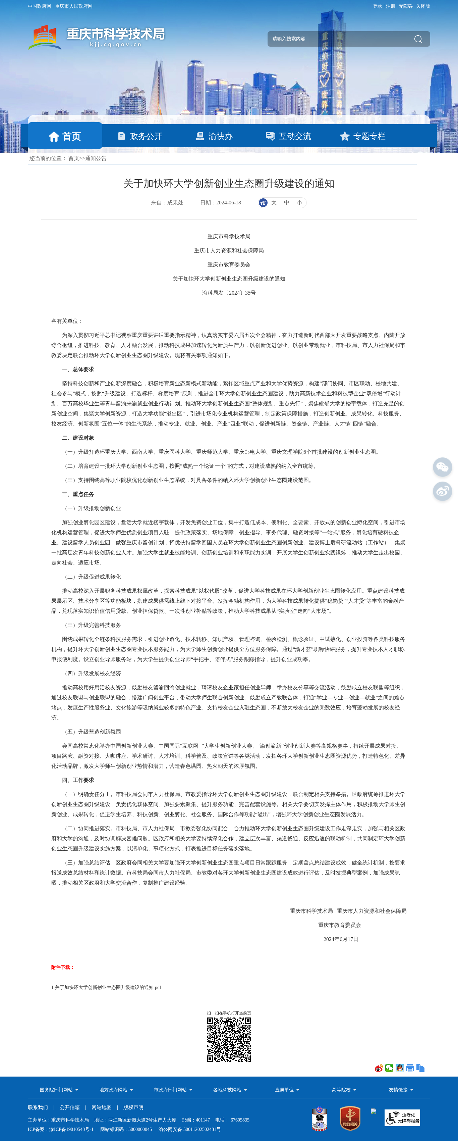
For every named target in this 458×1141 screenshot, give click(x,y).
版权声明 (133, 1107)
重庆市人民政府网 (74, 6)
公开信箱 (70, 1107)
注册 (390, 6)
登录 (377, 6)
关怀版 (423, 6)
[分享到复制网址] (420, 1068)
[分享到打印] (410, 1068)
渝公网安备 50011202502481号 (190, 1129)
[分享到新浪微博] (379, 1068)
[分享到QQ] (400, 1068)
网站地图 (102, 1107)
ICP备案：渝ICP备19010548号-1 (61, 1129)
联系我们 (38, 1107)
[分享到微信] (389, 1068)
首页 (73, 158)
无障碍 (406, 6)
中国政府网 (39, 6)
